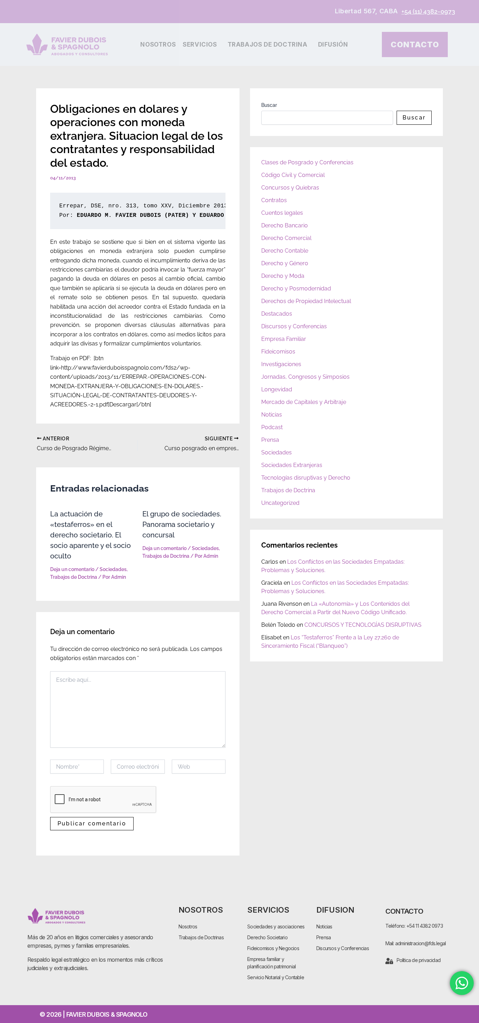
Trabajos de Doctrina (268, 44)
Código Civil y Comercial (293, 175)
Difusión (333, 44)
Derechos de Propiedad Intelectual (306, 301)
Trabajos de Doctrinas (201, 937)
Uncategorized (280, 503)
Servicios (200, 44)
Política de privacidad (418, 960)
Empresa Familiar (283, 339)
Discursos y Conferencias (294, 326)
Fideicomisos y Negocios (273, 948)
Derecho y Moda (282, 276)
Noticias (271, 414)
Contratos (274, 200)
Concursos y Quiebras (290, 187)
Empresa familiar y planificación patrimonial (271, 962)
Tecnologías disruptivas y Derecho (305, 477)
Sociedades (113, 569)
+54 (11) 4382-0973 (428, 11)
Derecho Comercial (286, 238)
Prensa (270, 440)
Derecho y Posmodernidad (296, 288)
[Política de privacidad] (389, 961)
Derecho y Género (284, 263)
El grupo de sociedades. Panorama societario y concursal (181, 524)
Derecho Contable (284, 250)
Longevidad (276, 389)
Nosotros (158, 44)
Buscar (269, 105)
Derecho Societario (267, 937)
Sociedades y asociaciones (275, 926)
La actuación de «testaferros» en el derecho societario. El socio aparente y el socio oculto (90, 535)
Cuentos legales (282, 213)
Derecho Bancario (284, 225)
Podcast (272, 427)
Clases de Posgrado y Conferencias (307, 162)
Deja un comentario (72, 569)
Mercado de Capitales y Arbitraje (303, 402)
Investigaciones (281, 364)
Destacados (276, 313)
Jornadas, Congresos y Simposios (305, 376)
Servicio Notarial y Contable (275, 977)
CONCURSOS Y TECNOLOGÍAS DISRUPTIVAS (362, 625)
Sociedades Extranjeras (291, 465)
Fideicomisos (278, 351)
